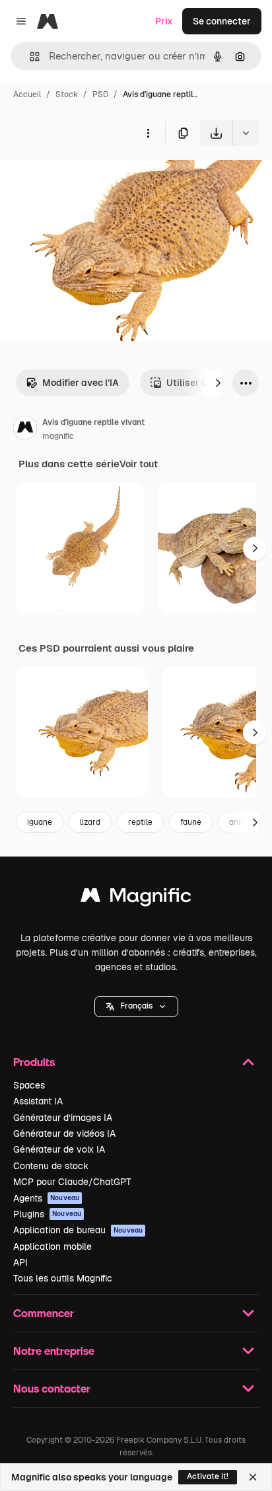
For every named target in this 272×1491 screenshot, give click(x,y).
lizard (90, 822)
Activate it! (207, 1476)
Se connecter (222, 21)
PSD (100, 94)
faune (190, 822)
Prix (164, 21)
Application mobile (52, 1246)
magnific (58, 436)
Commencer (43, 1313)
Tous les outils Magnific (62, 1278)
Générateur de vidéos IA (64, 1133)
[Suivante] (218, 382)
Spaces (29, 1085)
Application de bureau (78, 1230)
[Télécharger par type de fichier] (245, 133)
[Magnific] (136, 898)
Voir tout (138, 464)
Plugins (47, 1214)
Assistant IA (38, 1101)
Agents (46, 1198)
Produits (34, 1062)
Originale (87, 177)
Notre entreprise (53, 1350)
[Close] (253, 1477)
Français (136, 1006)
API (20, 1262)
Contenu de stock (50, 1166)
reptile (140, 822)
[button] (136, 1006)
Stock (66, 94)
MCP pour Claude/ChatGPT (72, 1182)
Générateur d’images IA (62, 1118)
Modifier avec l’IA (80, 383)
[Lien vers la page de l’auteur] (25, 429)
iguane (39, 822)
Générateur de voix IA (59, 1149)
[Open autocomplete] (29, 56)
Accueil (27, 94)
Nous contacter (51, 1388)
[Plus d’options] (148, 133)
